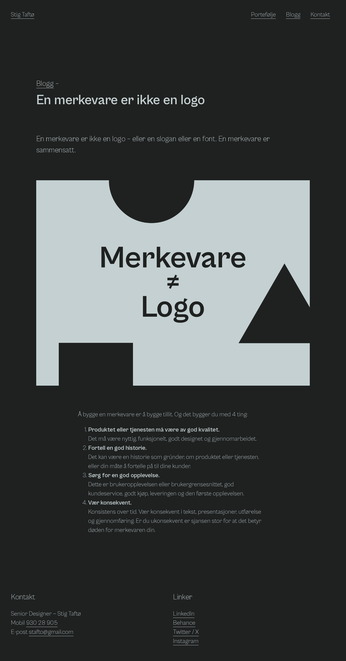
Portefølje (263, 14)
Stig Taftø (22, 14)
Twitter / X (186, 632)
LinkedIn (184, 613)
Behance (184, 623)
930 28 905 (41, 623)
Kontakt (320, 14)
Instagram (186, 641)
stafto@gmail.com (51, 632)
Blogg (293, 14)
